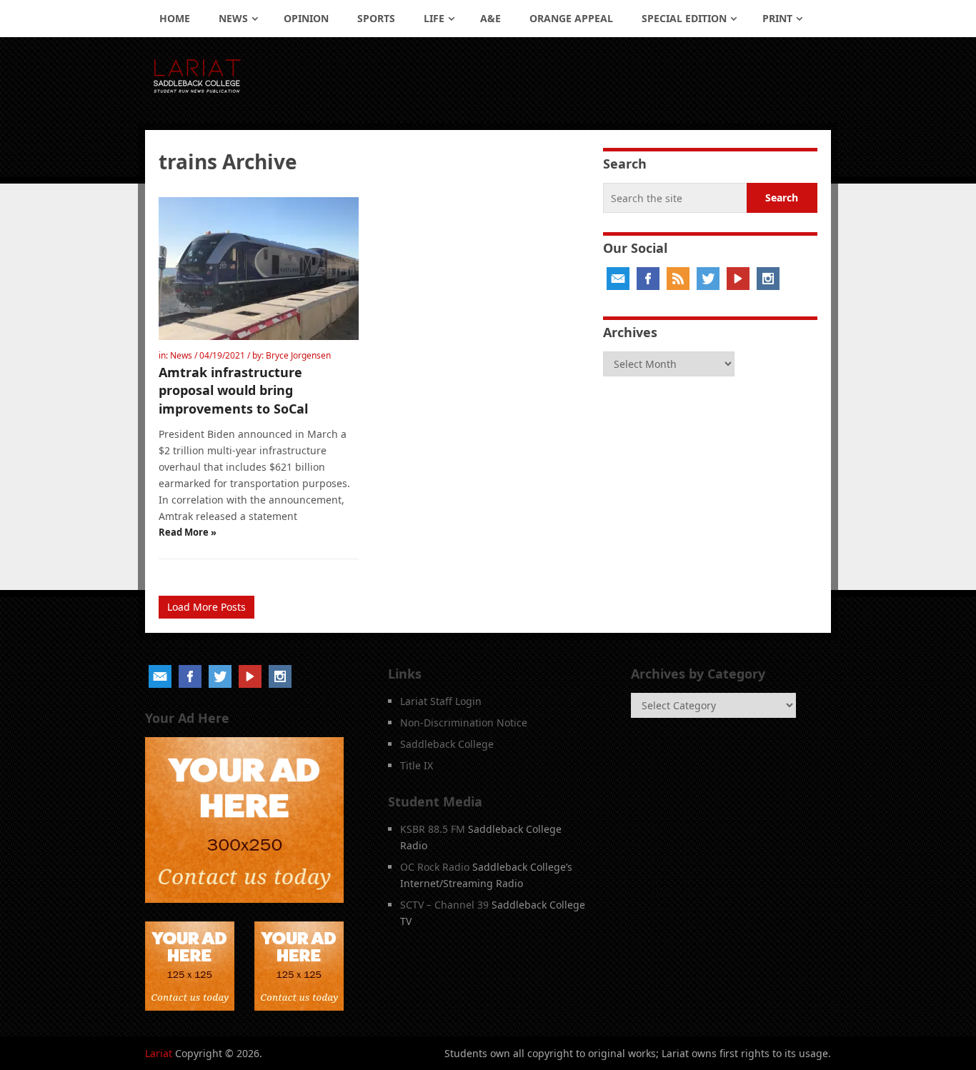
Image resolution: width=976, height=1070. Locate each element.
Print (777, 18)
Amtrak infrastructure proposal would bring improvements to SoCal (233, 390)
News (233, 18)
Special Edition (684, 18)
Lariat (158, 1053)
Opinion (306, 18)
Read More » (187, 532)
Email (618, 278)
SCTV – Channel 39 (444, 904)
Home (174, 18)
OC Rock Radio (434, 867)
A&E (490, 18)
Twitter (708, 278)
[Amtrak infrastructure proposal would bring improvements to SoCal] (259, 268)
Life (434, 18)
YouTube (738, 278)
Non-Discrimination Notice (463, 722)
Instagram (768, 278)
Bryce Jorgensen (298, 355)
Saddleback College (447, 744)
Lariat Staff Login (441, 701)
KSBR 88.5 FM (432, 829)
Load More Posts (206, 607)
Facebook (648, 278)
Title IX (416, 765)
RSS (678, 278)
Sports (376, 18)
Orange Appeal (571, 18)
